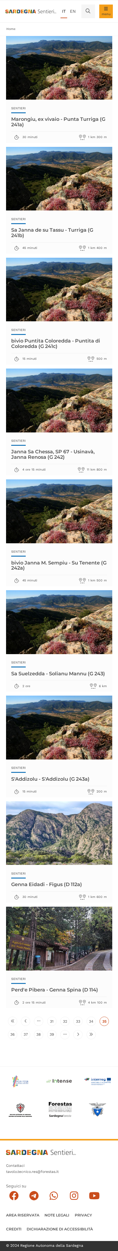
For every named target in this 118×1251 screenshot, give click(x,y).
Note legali (56, 1215)
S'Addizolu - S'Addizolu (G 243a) (50, 779)
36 (13, 1035)
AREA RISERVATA (22, 1215)
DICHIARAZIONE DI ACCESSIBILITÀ (60, 1229)
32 (66, 1022)
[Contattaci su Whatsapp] (54, 1196)
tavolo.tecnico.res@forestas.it (32, 1172)
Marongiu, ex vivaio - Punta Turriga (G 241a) (58, 121)
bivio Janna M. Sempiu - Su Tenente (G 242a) (59, 565)
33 (79, 1022)
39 (53, 1035)
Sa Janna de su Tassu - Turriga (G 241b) (52, 232)
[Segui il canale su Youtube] (94, 1196)
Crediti (13, 1229)
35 (105, 1022)
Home (10, 29)
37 (27, 1035)
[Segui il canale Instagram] (74, 1196)
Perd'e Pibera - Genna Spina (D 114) (54, 990)
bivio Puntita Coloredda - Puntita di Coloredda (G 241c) (55, 343)
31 (53, 1022)
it (64, 11)
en (73, 11)
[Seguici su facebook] (14, 1196)
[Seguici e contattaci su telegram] (34, 1196)
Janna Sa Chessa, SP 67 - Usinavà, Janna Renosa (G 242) (53, 454)
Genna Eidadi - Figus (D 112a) (46, 884)
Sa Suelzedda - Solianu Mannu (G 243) (58, 673)
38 (39, 1035)
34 (92, 1022)
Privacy (83, 1215)
